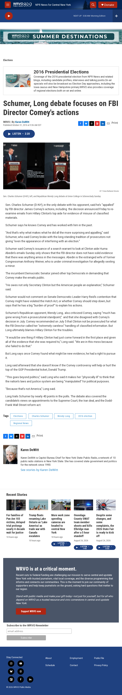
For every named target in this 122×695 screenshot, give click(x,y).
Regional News (21, 423)
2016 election (85, 416)
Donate (109, 5)
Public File (99, 658)
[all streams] (117, 16)
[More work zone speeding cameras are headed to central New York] (61, 505)
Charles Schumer (40, 416)
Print (115, 123)
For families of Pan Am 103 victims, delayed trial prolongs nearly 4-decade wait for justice (15, 524)
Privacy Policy (101, 665)
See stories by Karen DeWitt (39, 470)
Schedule (50, 665)
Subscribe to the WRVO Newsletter (27, 625)
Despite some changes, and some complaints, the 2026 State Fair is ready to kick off (105, 526)
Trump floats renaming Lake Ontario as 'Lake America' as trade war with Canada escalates (38, 526)
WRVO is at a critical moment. (46, 569)
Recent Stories (16, 495)
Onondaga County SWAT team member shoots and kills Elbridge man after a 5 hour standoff (83, 526)
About (48, 658)
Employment (76, 658)
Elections (8, 60)
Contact (74, 665)
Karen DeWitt (22, 121)
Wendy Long (64, 416)
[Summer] (61, 36)
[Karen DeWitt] (10, 454)
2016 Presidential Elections (61, 72)
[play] (8, 16)
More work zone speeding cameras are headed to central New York (60, 524)
